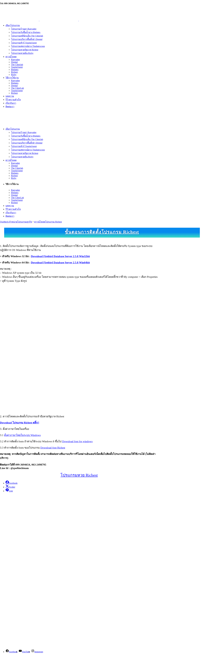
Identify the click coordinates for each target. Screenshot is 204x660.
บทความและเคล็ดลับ (12, 587)
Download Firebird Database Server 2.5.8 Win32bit (60, 256)
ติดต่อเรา (16, 510)
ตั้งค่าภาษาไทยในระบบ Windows (22, 435)
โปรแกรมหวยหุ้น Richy (11, 566)
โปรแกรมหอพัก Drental (11, 542)
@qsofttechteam (16, 638)
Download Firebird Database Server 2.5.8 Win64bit (60, 262)
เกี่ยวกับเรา (5, 510)
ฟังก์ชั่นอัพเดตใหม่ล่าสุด (14, 594)
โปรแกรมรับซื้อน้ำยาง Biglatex (14, 552)
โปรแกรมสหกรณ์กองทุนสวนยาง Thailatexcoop (22, 555)
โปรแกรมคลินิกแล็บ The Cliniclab (16, 545)
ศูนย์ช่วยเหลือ (8, 580)
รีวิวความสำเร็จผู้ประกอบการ (17, 602)
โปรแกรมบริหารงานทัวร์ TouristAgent (18, 549)
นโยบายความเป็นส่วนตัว (12, 515)
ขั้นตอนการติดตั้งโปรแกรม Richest (102, 231)
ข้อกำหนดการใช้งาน (10, 521)
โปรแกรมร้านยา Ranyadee (12, 535)
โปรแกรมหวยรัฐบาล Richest (13, 562)
